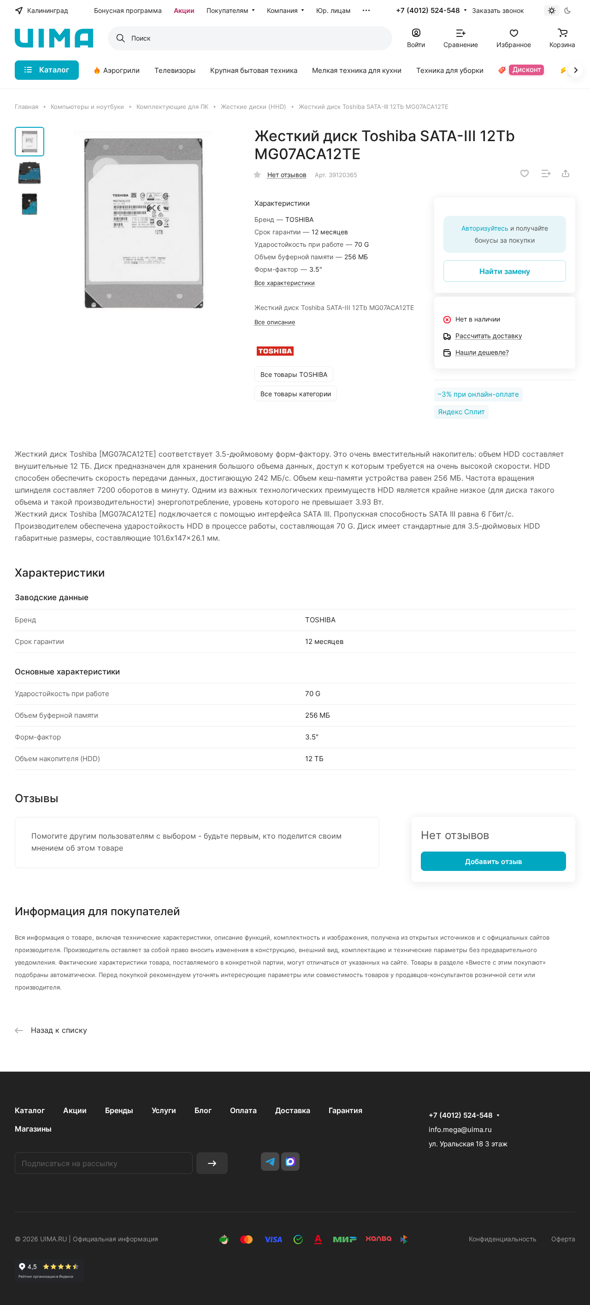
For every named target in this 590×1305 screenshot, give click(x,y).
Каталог (30, 1110)
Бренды (119, 1110)
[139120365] (143, 223)
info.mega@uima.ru (460, 1129)
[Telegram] (270, 1161)
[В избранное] (524, 173)
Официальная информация (115, 1239)
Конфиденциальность (503, 1239)
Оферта (563, 1239)
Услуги (164, 1110)
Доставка (292, 1110)
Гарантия (345, 1110)
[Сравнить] (546, 173)
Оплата (243, 1110)
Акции (75, 1110)
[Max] (290, 1161)
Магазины (33, 1128)
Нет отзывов (287, 175)
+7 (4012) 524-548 (428, 10)
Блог (203, 1110)
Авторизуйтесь (484, 228)
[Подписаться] (212, 1163)
